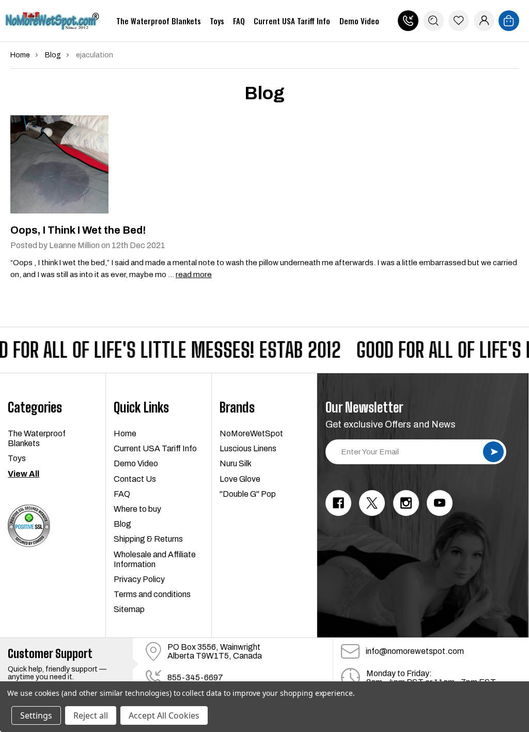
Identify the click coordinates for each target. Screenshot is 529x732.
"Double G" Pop (248, 494)
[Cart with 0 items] (508, 20)
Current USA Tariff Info (292, 20)
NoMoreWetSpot (251, 433)
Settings (36, 715)
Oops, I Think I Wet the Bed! (78, 230)
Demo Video (359, 20)
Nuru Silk (236, 463)
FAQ (239, 20)
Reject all (90, 715)
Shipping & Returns (148, 539)
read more (194, 274)
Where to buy (137, 509)
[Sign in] (484, 20)
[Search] (433, 20)
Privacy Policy (139, 579)
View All (23, 473)
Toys (217, 20)
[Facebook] (338, 503)
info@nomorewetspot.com (415, 651)
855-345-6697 (408, 20)
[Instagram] (406, 503)
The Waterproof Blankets (158, 20)
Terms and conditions (152, 594)
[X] (372, 503)
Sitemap (129, 609)
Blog (122, 524)
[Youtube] (440, 503)
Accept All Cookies (164, 715)
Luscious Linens (248, 448)
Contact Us (135, 479)
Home (125, 433)
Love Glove (240, 479)
